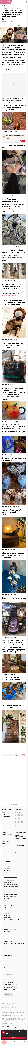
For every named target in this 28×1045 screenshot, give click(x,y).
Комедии (6, 935)
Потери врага (7, 890)
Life (2, 5)
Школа (5, 945)
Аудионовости (7, 870)
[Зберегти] (24, 25)
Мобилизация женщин (9, 900)
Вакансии (17, 843)
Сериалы (6, 936)
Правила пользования (6, 843)
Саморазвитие (7, 948)
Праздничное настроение (9, 5)
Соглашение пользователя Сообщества (20, 833)
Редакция (4, 832)
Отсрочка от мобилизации (10, 903)
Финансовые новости (9, 917)
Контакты (17, 840)
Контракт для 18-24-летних (10, 902)
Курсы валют (7, 915)
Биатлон (6, 972)
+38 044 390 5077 (18, 809)
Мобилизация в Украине (10, 894)
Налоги (5, 921)
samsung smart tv (15, 1007)
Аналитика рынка (8, 957)
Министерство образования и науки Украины (14, 943)
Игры (16, 852)
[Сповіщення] (26, 2)
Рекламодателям (5, 841)
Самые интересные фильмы (10, 929)
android (6, 1003)
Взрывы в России (8, 888)
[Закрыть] (25, 1032)
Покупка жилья (7, 959)
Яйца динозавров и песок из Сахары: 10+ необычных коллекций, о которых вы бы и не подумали (13, 426)
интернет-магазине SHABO (10, 295)
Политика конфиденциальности (6, 846)
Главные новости (8, 863)
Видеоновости (7, 868)
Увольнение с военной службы (11, 896)
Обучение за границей (9, 950)
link (15, 815)
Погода (5, 872)
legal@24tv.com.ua (17, 1027)
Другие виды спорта (8, 974)
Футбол (5, 969)
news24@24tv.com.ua (6, 809)
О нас (3, 830)
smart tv (6, 1007)
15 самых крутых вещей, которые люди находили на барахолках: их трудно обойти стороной (21, 5)
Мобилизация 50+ (8, 898)
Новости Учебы (8, 941)
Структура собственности (20, 845)
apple (15, 1003)
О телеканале (4, 836)
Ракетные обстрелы (8, 878)
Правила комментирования (19, 836)
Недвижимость (8, 955)
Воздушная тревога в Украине (10, 884)
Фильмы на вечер (8, 933)
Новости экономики (9, 912)
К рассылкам (8, 994)
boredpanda (10, 21)
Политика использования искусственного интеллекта (7, 850)
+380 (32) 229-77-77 (10, 1026)
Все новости (7, 861)
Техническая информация (20, 838)
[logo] (8, 2)
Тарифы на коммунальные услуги (11, 919)
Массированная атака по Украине (11, 886)
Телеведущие (4, 839)
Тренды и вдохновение (9, 960)
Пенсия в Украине (8, 923)
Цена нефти (6, 913)
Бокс (5, 967)
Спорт (5, 965)
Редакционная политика (7, 834)
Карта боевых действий (9, 880)
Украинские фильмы (8, 931)
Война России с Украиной (10, 877)
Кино (5, 927)
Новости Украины (8, 865)
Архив (16, 847)
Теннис (5, 971)
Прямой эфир (7, 866)
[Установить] (14, 1035)
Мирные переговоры (8, 882)
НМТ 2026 (6, 947)
